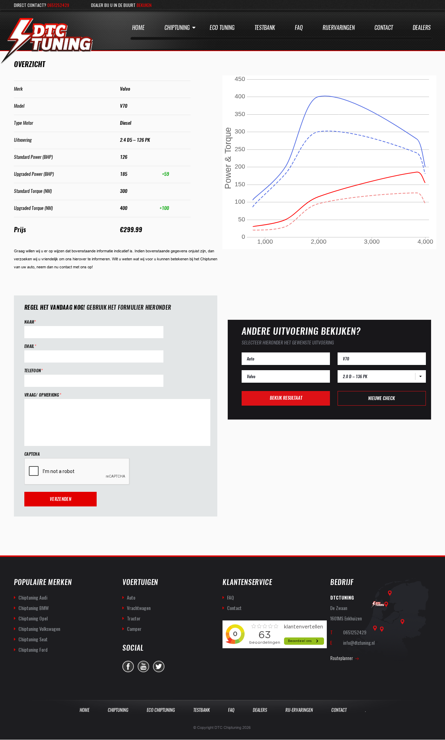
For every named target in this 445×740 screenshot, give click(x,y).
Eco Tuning (222, 27)
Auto (131, 597)
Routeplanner (341, 657)
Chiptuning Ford (33, 649)
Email (30, 346)
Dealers (422, 27)
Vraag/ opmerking (42, 395)
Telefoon (33, 370)
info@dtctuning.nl (359, 642)
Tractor (133, 618)
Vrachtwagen (139, 607)
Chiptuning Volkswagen (39, 628)
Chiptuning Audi (32, 597)
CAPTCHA (32, 454)
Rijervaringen (339, 27)
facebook (128, 666)
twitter (158, 666)
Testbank (264, 27)
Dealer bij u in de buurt (121, 5)
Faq (299, 27)
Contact (383, 27)
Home (138, 27)
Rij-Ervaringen (299, 710)
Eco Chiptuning (161, 710)
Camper (134, 628)
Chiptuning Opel (33, 618)
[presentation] (77, 471)
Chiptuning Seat (33, 639)
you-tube (143, 666)
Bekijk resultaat (286, 398)
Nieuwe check (381, 398)
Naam (30, 322)
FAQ (230, 597)
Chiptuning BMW (33, 607)
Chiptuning (177, 27)
